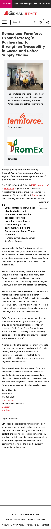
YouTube (6, 410)
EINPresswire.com (39, 185)
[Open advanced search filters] (41, 22)
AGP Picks (6, 4)
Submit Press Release (16, 519)
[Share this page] (47, 22)
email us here (8, 400)
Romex (35, 195)
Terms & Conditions (36, 519)
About (14, 514)
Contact (45, 525)
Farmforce (9, 188)
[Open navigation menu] (4, 22)
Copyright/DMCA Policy (13, 525)
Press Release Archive (29, 514)
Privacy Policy (32, 525)
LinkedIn (6, 407)
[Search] (35, 22)
